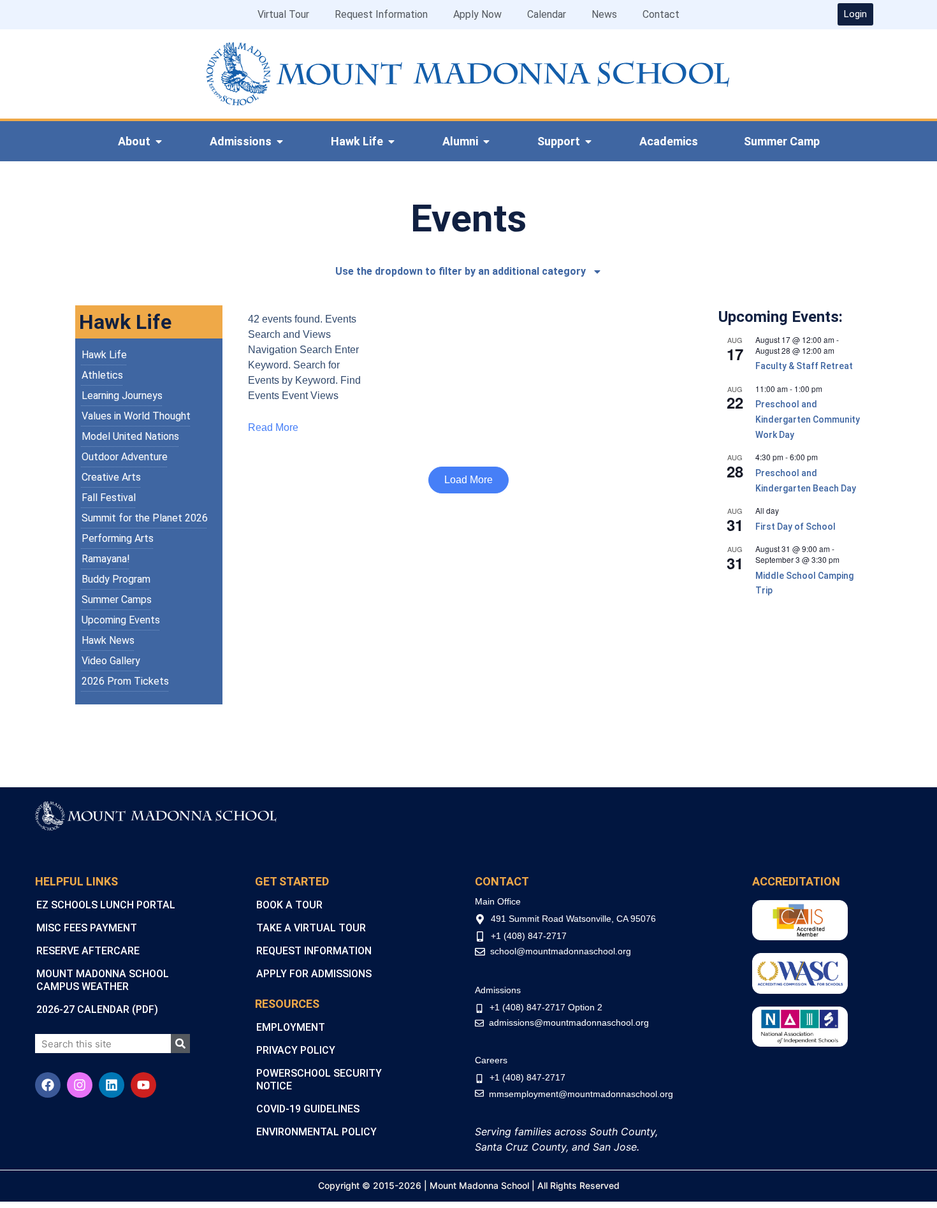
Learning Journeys (122, 395)
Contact (661, 14)
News (604, 14)
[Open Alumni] (486, 141)
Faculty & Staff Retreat (804, 366)
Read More (273, 427)
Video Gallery (111, 661)
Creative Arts (111, 477)
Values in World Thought (136, 416)
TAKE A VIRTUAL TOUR (311, 928)
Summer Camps (117, 599)
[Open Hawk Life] (391, 141)
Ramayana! (106, 559)
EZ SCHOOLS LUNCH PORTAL (105, 905)
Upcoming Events (121, 620)
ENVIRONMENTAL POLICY (316, 1132)
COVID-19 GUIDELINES (308, 1109)
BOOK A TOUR (289, 905)
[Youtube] (143, 1085)
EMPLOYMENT (290, 1027)
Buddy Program (116, 579)
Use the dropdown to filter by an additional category (460, 271)
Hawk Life (104, 355)
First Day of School (795, 526)
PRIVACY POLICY (295, 1050)
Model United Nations (130, 436)
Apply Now (477, 14)
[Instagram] (79, 1085)
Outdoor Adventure (125, 457)
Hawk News (108, 640)
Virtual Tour (283, 14)
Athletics (102, 375)
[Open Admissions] (280, 141)
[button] (468, 480)
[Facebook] (48, 1085)
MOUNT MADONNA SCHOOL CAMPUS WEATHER (102, 980)
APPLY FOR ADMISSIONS (314, 974)
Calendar (546, 14)
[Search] (180, 1043)
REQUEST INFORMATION (314, 951)
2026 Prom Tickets (125, 681)
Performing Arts (118, 538)
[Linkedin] (111, 1085)
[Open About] (159, 141)
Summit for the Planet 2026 (145, 518)
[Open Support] (588, 141)
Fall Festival (109, 497)
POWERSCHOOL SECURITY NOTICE (319, 1079)
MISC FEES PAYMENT (86, 928)
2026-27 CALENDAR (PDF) (97, 1009)
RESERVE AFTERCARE (88, 951)
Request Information (381, 14)
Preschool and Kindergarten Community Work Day (807, 419)
